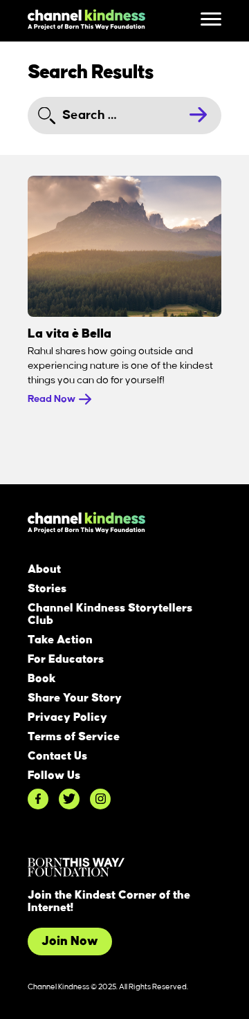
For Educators (66, 659)
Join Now (70, 941)
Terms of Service (74, 737)
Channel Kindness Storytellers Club (110, 614)
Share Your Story (75, 698)
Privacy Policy (67, 717)
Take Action (60, 640)
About (44, 569)
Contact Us (57, 756)
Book (42, 678)
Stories (47, 588)
